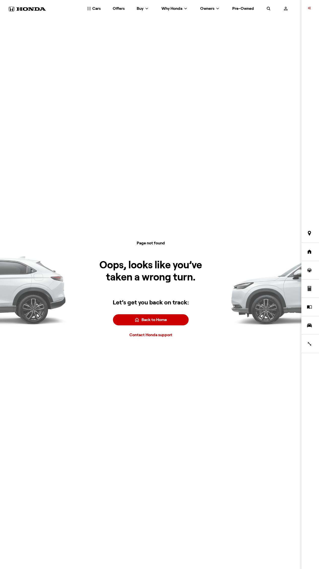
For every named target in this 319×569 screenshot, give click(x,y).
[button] (268, 9)
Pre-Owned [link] (243, 9)
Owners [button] (207, 9)
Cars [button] (96, 9)
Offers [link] (119, 9)
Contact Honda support (150, 335)
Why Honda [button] (172, 9)
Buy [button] (140, 9)
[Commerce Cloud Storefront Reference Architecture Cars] (27, 9)
